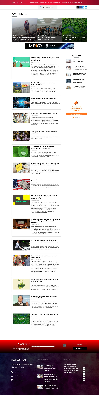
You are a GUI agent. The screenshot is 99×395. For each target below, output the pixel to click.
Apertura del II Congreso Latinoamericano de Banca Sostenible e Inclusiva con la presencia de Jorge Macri (45, 59)
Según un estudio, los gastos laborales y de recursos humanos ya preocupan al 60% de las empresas (80, 68)
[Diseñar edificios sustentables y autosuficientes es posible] (24, 30)
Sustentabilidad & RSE (78, 2)
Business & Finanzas (34, 2)
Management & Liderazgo (66, 2)
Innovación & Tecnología (55, 2)
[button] (86, 2)
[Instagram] (78, 7)
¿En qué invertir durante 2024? (40, 180)
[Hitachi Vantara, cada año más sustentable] (74, 30)
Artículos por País (47, 7)
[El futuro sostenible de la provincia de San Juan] (49, 30)
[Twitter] (83, 7)
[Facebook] (80, 7)
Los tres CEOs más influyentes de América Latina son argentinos (51, 387)
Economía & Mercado (44, 2)
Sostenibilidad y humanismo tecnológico (43, 98)
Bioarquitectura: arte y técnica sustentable (44, 113)
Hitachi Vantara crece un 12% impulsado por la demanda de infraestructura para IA (79, 81)
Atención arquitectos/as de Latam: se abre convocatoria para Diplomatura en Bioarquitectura (44, 197)
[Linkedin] (86, 7)
